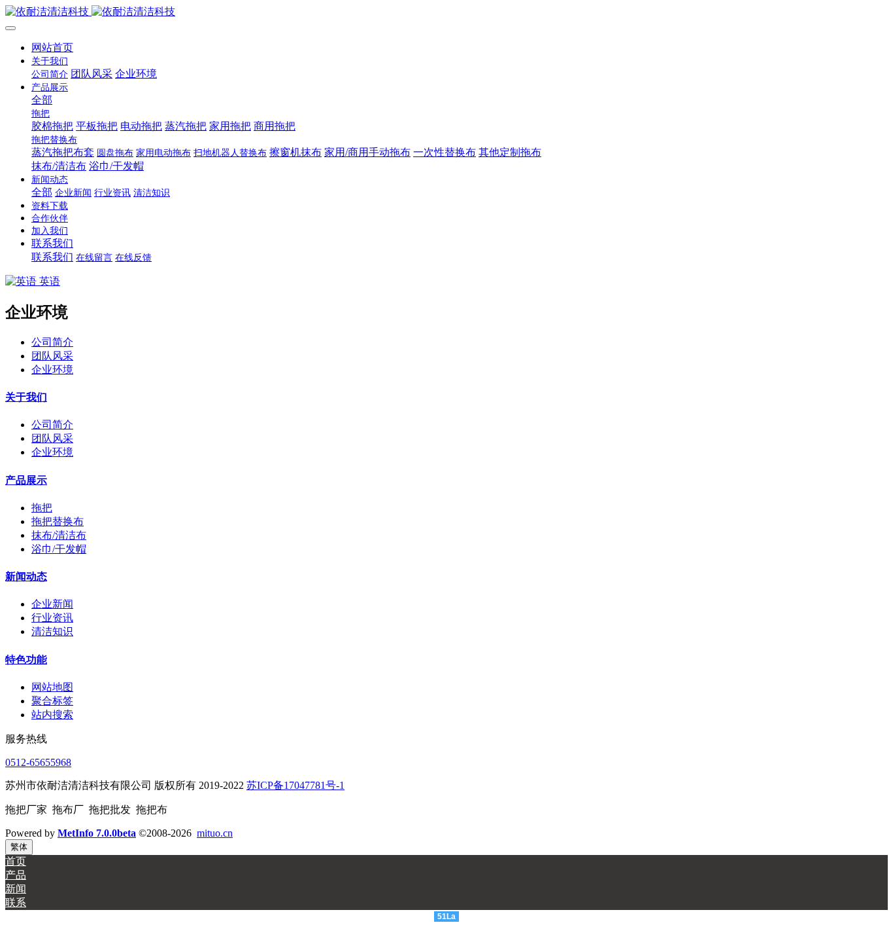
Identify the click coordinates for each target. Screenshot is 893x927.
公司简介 (52, 342)
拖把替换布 (57, 521)
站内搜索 (52, 714)
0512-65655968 (38, 762)
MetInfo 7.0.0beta (97, 833)
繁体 (18, 847)
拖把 (41, 507)
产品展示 (26, 480)
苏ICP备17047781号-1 (295, 785)
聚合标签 (52, 700)
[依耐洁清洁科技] (446, 12)
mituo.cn (215, 833)
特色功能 (26, 659)
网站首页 (52, 47)
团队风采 (52, 355)
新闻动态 (26, 576)
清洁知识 (52, 631)
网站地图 (52, 687)
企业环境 (52, 369)
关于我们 (26, 397)
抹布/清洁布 (58, 535)
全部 (41, 99)
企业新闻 (52, 603)
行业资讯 (52, 617)
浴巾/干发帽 (58, 548)
